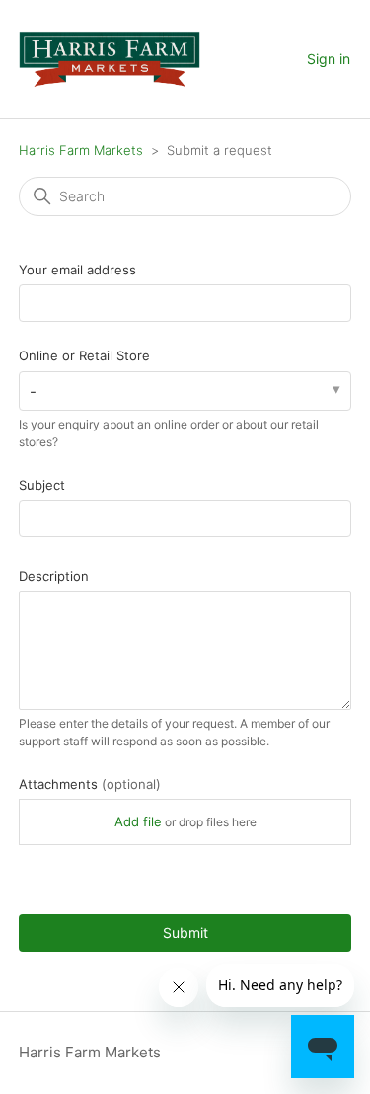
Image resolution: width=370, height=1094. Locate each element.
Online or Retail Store (84, 355)
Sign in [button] (328, 58)
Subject (42, 485)
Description (54, 576)
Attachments (90, 784)
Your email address (77, 269)
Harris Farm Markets (81, 150)
